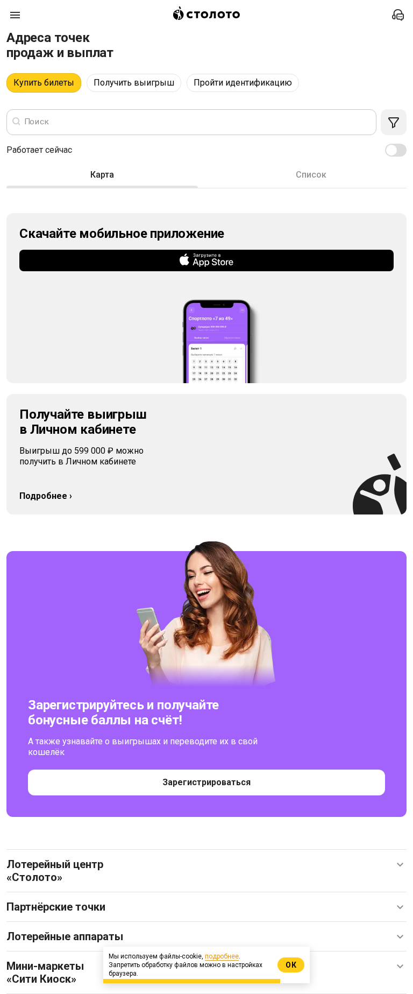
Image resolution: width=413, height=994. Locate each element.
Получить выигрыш (134, 82)
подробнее (222, 956)
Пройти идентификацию (243, 82)
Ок (291, 965)
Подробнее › (45, 496)
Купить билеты (43, 82)
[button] (206, 871)
